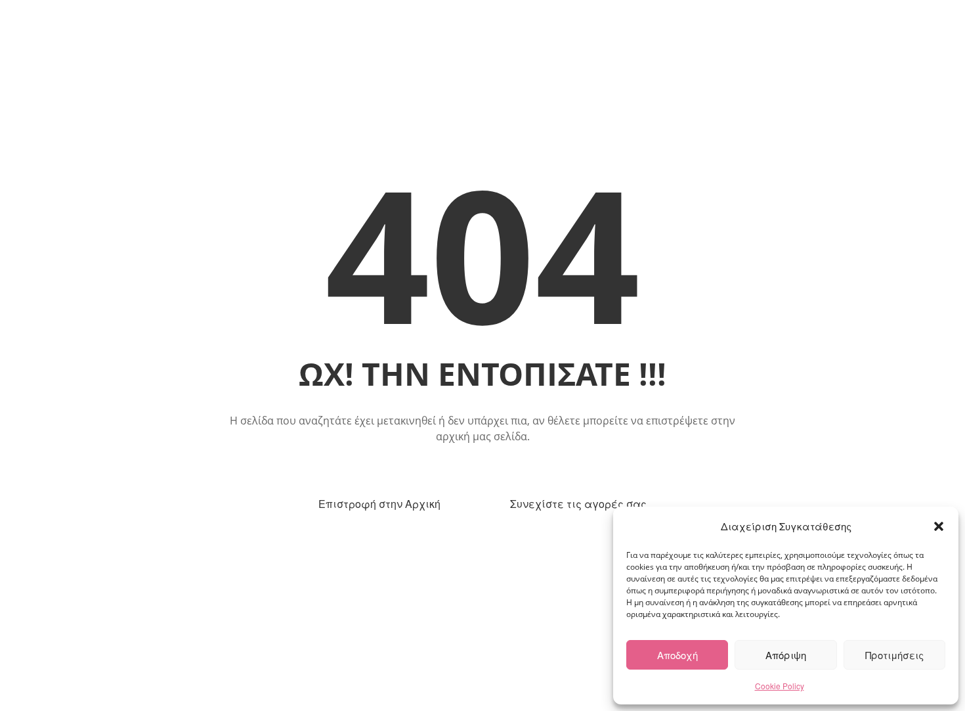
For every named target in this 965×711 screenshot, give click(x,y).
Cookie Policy (779, 685)
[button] (938, 526)
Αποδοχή (677, 655)
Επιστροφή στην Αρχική (379, 503)
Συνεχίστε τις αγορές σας (578, 503)
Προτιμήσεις (894, 655)
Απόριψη (785, 655)
